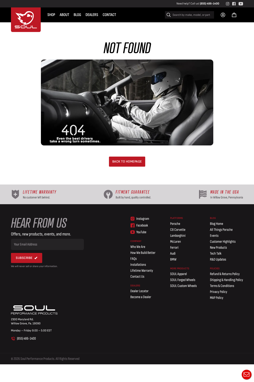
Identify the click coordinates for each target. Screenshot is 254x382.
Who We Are (137, 247)
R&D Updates (218, 259)
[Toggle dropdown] (223, 15)
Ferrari (174, 247)
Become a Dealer (140, 297)
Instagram (142, 218)
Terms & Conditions (222, 286)
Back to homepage (127, 161)
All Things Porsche (221, 229)
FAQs (133, 258)
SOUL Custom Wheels (183, 286)
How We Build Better (142, 253)
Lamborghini (178, 235)
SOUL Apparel (178, 274)
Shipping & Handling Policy (226, 280)
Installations (138, 264)
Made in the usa (224, 192)
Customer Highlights (223, 241)
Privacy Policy (218, 292)
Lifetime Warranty (141, 270)
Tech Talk (215, 253)
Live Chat (246, 374)
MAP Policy (216, 298)
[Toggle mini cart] (234, 15)
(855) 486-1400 (209, 3)
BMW (173, 259)
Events (214, 235)
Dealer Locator (139, 291)
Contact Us (137, 276)
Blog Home (216, 224)
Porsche (175, 224)
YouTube (141, 232)
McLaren (175, 241)
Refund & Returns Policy (225, 274)
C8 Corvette (177, 229)
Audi (173, 253)
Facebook (142, 225)
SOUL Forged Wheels (182, 280)
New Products (218, 247)
